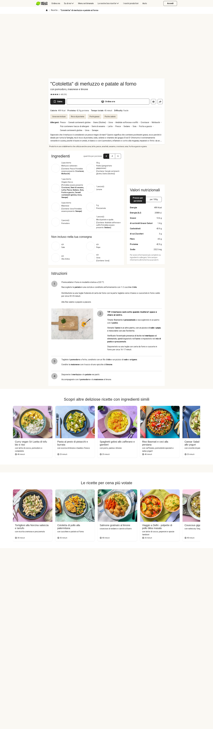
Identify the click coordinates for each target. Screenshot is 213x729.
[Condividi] (160, 101)
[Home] (46, 10)
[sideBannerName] (145, 166)
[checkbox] (51, 94)
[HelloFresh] (41, 3)
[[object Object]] (153, 101)
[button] (106, 156)
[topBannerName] (106, 20)
